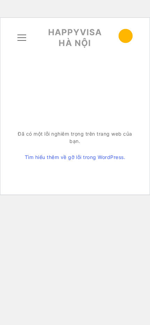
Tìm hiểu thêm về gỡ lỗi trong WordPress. (75, 157)
